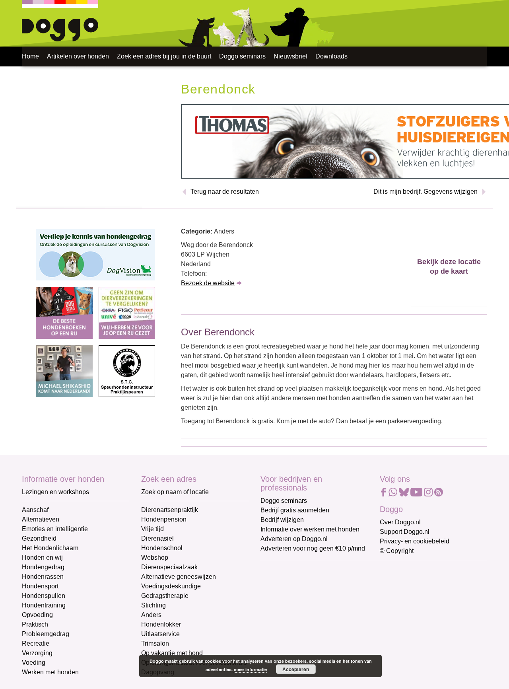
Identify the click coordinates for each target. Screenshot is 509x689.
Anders (151, 614)
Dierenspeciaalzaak (169, 567)
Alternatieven (40, 519)
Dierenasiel (157, 538)
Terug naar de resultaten (224, 191)
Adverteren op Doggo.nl (294, 538)
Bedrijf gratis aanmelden (294, 510)
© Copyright (397, 550)
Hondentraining (44, 605)
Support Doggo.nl (404, 531)
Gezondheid (39, 538)
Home (30, 56)
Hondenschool (162, 548)
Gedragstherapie (164, 595)
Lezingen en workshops (55, 492)
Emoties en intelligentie (55, 529)
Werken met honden (50, 672)
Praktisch (35, 624)
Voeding (33, 662)
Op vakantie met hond (172, 653)
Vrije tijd (152, 529)
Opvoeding (37, 614)
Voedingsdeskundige (171, 586)
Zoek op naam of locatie (175, 492)
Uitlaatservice (160, 634)
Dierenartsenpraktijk (169, 509)
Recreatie (35, 643)
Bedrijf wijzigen (282, 519)
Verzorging (37, 653)
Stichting (153, 605)
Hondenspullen (43, 595)
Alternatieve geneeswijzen (178, 576)
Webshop (154, 557)
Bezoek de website (208, 283)
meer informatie (250, 669)
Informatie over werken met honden (309, 529)
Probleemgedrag (45, 634)
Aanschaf (35, 509)
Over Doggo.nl (400, 522)
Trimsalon (155, 643)
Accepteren (295, 669)
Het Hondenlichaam (50, 548)
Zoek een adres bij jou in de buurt (164, 56)
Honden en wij (42, 557)
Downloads (331, 56)
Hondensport (40, 586)
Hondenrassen (43, 576)
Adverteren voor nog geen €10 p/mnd (312, 548)
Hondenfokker (161, 624)
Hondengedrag (43, 567)
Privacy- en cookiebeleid (414, 541)
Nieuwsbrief (290, 56)
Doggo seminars (242, 56)
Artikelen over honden (78, 56)
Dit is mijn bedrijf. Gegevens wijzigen (425, 191)
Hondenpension (164, 519)
